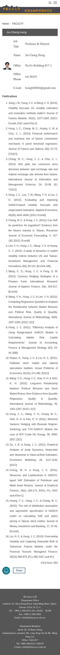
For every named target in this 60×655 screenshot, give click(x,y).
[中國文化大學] (11, 8)
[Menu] (55, 3)
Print (6, 570)
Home (5, 23)
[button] (51, 3)
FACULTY (18, 23)
